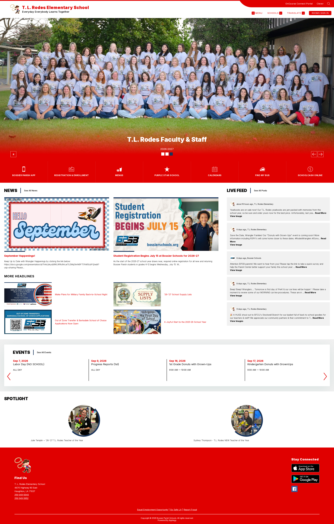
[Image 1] (162, 154)
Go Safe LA (176, 509)
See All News (30, 190)
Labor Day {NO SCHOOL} (29, 364)
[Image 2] (167, 154)
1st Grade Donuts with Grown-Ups (191, 364)
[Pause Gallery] (13, 154)
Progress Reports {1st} (106, 364)
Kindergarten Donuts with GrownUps (271, 364)
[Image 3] (171, 154)
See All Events (44, 352)
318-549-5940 (21, 494)
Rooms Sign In (320, 13)
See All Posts (260, 190)
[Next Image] (321, 154)
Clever (320, 3)
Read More (320, 213)
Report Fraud (190, 509)
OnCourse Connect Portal (299, 3)
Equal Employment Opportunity (152, 509)
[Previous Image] (314, 154)
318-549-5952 (21, 498)
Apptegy (172, 520)
